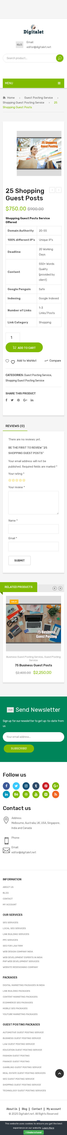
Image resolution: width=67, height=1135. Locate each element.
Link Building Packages (16, 991)
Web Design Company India (18, 951)
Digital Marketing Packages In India (24, 985)
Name (13, 520)
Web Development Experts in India (22, 957)
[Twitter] (12, 400)
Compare (38, 623)
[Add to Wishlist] (29, 623)
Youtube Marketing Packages (20, 1014)
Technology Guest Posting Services (24, 1090)
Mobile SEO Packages (15, 1008)
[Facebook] (6, 400)
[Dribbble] (26, 794)
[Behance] (16, 794)
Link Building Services (16, 934)
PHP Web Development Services (21, 961)
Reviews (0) (15, 426)
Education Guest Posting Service (22, 1050)
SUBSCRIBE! (19, 748)
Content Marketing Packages (20, 996)
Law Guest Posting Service (19, 1044)
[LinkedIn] (32, 400)
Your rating (16, 473)
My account (10, 904)
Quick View (46, 623)
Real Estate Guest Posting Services (24, 1073)
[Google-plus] (55, 786)
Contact (8, 898)
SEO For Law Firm (13, 945)
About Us (8, 887)
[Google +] (25, 400)
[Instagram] (26, 786)
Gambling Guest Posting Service (22, 1067)
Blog (6, 893)
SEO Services (10, 922)
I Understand (34, 1132)
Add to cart (27, 348)
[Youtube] (35, 794)
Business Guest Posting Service (24, 656)
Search (59, 58)
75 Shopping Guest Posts (58, 190)
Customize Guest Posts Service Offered (52, 190)
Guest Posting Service (38, 97)
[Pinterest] (18, 400)
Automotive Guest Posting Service (23, 1032)
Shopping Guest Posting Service (23, 102)
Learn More (48, 1128)
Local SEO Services (14, 928)
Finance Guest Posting (16, 1061)
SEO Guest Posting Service (18, 1079)
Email (12, 538)
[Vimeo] (45, 794)
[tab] (15, 427)
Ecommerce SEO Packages (18, 1002)
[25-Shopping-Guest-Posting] (39, 153)
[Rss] (55, 794)
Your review (16, 487)
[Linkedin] (6, 794)
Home (11, 97)
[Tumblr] (35, 786)
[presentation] (54, 588)
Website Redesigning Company (20, 967)
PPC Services (10, 940)
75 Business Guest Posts (33, 665)
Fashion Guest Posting (16, 1055)
